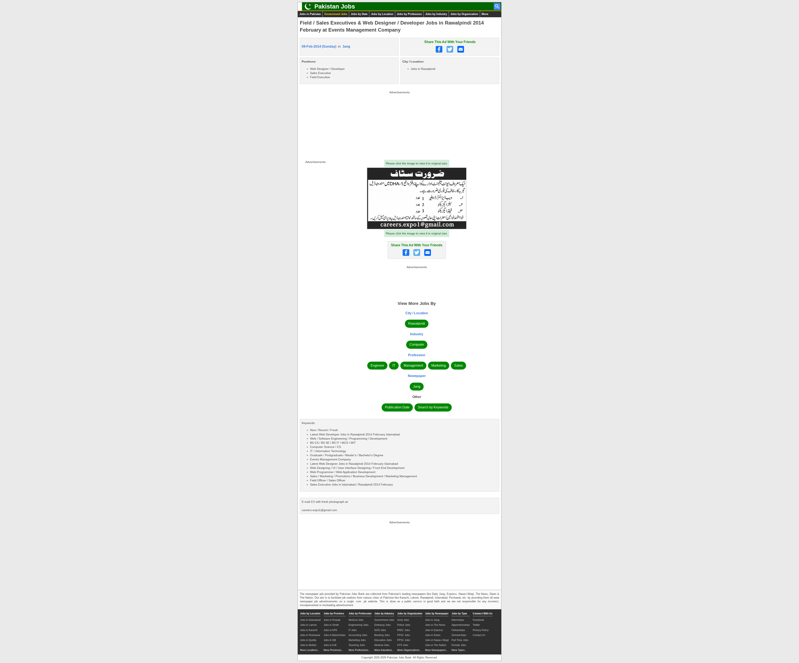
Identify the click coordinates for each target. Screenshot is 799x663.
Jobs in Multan (308, 645)
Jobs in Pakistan (310, 14)
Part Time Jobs (460, 640)
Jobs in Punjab (332, 620)
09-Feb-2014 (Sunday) (319, 46)
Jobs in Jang (432, 620)
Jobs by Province (334, 613)
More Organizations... (409, 650)
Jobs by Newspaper (437, 613)
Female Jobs (459, 645)
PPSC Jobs (403, 640)
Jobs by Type (459, 613)
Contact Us (479, 635)
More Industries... (384, 650)
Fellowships (458, 630)
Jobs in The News (435, 625)
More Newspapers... (436, 650)
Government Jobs (335, 14)
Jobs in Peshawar (310, 635)
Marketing (438, 365)
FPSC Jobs (403, 635)
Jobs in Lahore (308, 625)
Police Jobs (403, 625)
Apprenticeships (461, 625)
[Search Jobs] (497, 6)
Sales (458, 365)
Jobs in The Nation (435, 645)
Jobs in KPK (330, 630)
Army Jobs (403, 620)
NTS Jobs (402, 645)
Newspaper (417, 376)
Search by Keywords (433, 407)
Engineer (377, 365)
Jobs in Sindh (331, 625)
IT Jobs (353, 630)
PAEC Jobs (403, 630)
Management (413, 365)
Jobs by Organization (464, 14)
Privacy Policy (481, 630)
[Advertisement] (399, 124)
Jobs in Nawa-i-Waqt (437, 640)
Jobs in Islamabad (310, 620)
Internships (458, 620)
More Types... (459, 650)
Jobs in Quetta (308, 640)
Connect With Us (483, 613)
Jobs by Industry (436, 14)
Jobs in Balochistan (335, 635)
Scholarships (459, 635)
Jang (346, 46)
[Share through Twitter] (450, 49)
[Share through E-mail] (460, 49)
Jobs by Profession (409, 14)
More (485, 14)
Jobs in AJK (330, 645)
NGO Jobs (380, 630)
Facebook (478, 620)
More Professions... (359, 650)
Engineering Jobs (358, 625)
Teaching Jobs (357, 645)
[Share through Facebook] (439, 49)
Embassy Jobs (382, 625)
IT (393, 365)
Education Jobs (383, 640)
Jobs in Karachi (309, 630)
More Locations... (309, 650)
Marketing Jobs (357, 640)
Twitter (476, 625)
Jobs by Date (359, 14)
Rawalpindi (416, 323)
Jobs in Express (434, 630)
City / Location (416, 313)
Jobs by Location (382, 14)
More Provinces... (333, 650)
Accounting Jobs (358, 635)
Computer (416, 344)
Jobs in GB (330, 640)
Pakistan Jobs (334, 6)
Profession (416, 355)
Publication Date (397, 407)
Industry (416, 334)
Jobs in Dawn (432, 635)
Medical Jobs (356, 620)
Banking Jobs (382, 635)
